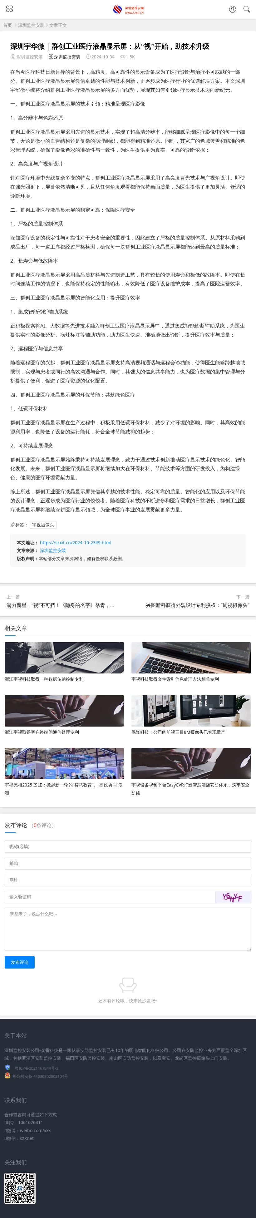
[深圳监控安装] (128, 13)
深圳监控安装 (31, 25)
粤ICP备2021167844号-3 (36, 1068)
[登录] (232, 10)
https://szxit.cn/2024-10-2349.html (75, 542)
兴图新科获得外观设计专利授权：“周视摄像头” (197, 605)
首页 (7, 25)
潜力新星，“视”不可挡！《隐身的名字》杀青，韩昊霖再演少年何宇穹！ (86, 605)
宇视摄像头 (43, 525)
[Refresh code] (233, 897)
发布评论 (19, 962)
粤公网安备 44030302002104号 (40, 1076)
